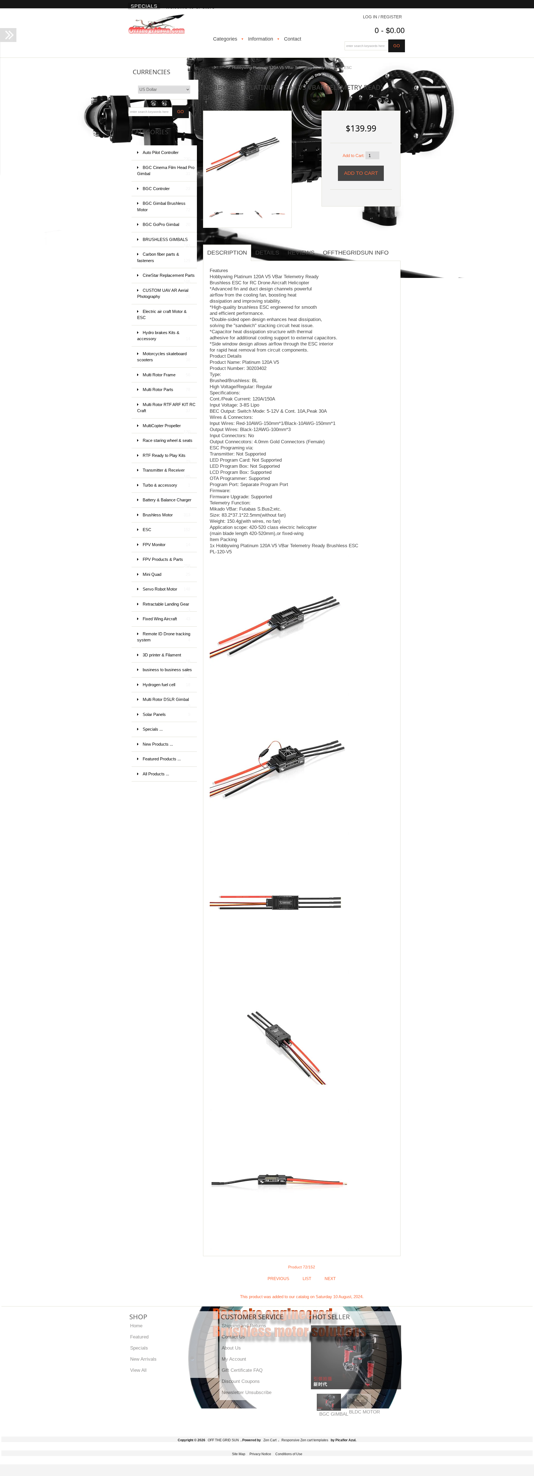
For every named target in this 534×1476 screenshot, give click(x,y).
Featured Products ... (162, 758)
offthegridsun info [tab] (356, 252)
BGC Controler (166, 188)
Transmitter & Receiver (166, 473)
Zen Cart (269, 1440)
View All (138, 1370)
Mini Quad (166, 574)
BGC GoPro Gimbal (166, 224)
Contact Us (233, 1336)
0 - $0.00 (390, 30)
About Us (231, 1347)
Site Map (238, 1454)
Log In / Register (382, 16)
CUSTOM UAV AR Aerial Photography (163, 293)
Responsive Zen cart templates (304, 1440)
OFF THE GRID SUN (223, 1440)
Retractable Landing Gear (166, 607)
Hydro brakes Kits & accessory (163, 335)
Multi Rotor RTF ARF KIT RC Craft (166, 407)
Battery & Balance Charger (167, 502)
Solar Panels (166, 714)
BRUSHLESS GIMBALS (166, 242)
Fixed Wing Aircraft (166, 618)
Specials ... (153, 729)
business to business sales (167, 672)
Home (207, 67)
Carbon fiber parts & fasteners (163, 257)
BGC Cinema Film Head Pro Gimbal (165, 170)
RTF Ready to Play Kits (166, 458)
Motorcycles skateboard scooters (163, 356)
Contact (292, 39)
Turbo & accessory (166, 485)
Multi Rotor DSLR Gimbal (166, 702)
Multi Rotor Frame (166, 374)
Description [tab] (227, 252)
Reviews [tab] (301, 252)
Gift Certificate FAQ (242, 1370)
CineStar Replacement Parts (169, 278)
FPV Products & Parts (166, 562)
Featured (139, 1336)
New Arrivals (143, 1358)
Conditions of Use (288, 1454)
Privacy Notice (260, 1454)
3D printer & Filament (166, 658)
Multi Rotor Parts (166, 389)
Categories (225, 39)
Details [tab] (267, 252)
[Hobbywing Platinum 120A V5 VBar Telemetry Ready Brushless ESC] (245, 152)
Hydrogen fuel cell (166, 684)
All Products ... (156, 773)
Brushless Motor (166, 514)
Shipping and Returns (244, 1325)
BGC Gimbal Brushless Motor (163, 206)
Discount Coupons (241, 1381)
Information (260, 39)
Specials (144, 6)
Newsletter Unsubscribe (246, 1392)
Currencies (151, 72)
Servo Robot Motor (166, 589)
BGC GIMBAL (333, 1414)
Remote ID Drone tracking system (163, 637)
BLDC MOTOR (364, 1411)
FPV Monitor (166, 544)
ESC (222, 67)
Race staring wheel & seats (167, 443)
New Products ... (158, 744)
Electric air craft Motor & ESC (163, 314)
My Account (234, 1358)
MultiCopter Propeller (166, 428)
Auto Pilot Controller (166, 155)
